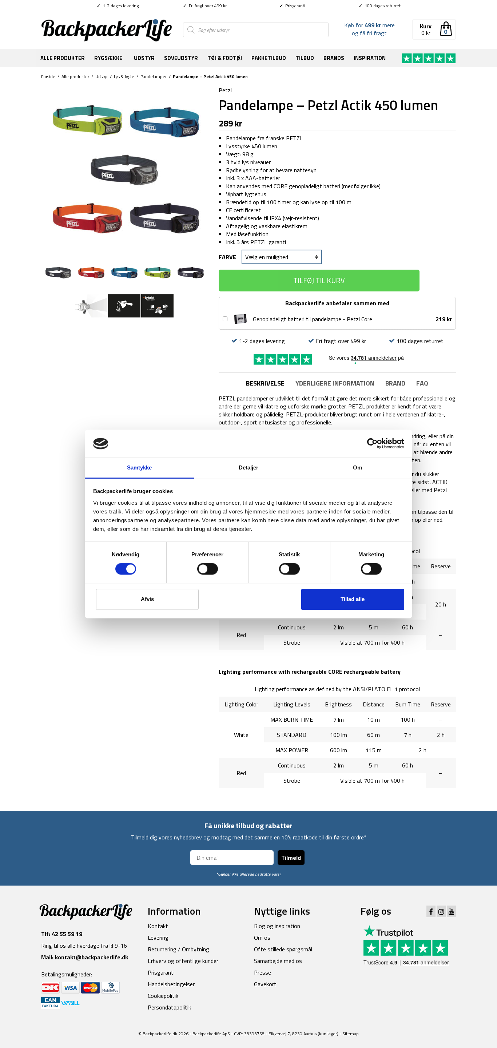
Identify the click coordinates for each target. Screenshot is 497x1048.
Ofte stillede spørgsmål (283, 949)
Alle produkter (62, 58)
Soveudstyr (181, 58)
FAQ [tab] (422, 383)
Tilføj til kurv (319, 280)
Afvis (147, 599)
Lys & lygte (124, 76)
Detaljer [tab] (249, 467)
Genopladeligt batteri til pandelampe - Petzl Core (312, 319)
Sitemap (350, 1033)
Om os (262, 937)
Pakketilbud (268, 58)
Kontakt (158, 926)
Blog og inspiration (277, 926)
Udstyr (144, 58)
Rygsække (108, 58)
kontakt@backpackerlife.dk (91, 957)
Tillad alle (353, 599)
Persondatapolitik (169, 1007)
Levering (158, 937)
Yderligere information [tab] (334, 383)
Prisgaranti (292, 5)
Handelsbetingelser (171, 984)
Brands (333, 58)
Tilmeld (291, 857)
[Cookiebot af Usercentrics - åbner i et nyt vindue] (372, 443)
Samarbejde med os (278, 960)
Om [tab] (357, 467)
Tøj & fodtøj (224, 58)
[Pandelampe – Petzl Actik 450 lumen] (124, 168)
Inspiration (370, 58)
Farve (227, 257)
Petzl (225, 90)
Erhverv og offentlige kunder (183, 960)
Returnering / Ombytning (178, 949)
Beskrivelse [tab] (265, 383)
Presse (262, 972)
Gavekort (265, 984)
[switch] (207, 569)
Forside (48, 76)
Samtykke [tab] (139, 467)
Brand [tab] (395, 383)
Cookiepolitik (163, 995)
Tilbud (304, 58)
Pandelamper (153, 76)
